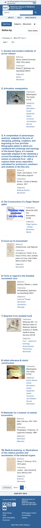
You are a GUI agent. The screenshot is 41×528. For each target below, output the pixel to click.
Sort (4, 42)
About (11, 18)
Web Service (30, 18)
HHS (21, 525)
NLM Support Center (29, 513)
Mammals (20, 441)
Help (19, 18)
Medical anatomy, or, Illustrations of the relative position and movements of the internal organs (19, 453)
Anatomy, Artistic (23, 190)
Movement (20, 80)
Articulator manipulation (16, 88)
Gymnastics (21, 304)
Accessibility (26, 515)
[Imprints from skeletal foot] (18, 316)
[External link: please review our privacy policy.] (4, 504)
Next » (23, 38)
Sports (18, 77)
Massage (20, 307)
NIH (17, 525)
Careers (24, 518)
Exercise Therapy (24, 299)
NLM (12, 525)
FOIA (4, 515)
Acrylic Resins (31, 380)
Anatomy (20, 479)
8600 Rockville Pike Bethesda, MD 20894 (29, 503)
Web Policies (7, 513)
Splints (28, 232)
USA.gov (27, 525)
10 (13, 42)
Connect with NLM (9, 500)
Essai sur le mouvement (15, 241)
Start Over (6, 24)
